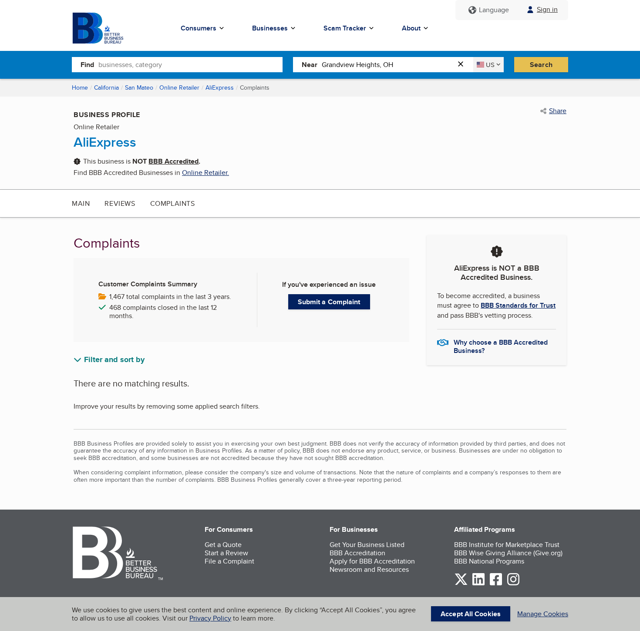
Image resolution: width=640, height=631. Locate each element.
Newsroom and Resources (369, 569)
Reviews (119, 203)
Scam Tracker (344, 28)
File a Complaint (229, 561)
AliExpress (219, 87)
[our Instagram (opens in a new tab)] (513, 584)
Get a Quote (223, 545)
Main (81, 203)
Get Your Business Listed (367, 545)
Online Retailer (179, 87)
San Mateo (139, 87)
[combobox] (190, 64)
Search (541, 65)
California (106, 87)
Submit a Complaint (329, 302)
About (411, 28)
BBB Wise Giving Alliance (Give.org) (508, 553)
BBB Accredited (173, 161)
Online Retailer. (205, 173)
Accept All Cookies (471, 614)
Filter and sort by (114, 360)
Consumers (198, 28)
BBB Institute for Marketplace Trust (506, 545)
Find (87, 65)
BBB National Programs (489, 561)
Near (309, 65)
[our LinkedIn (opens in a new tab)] (478, 584)
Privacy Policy (210, 618)
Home (80, 87)
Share (557, 110)
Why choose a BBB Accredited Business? (501, 346)
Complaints (172, 203)
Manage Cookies (542, 614)
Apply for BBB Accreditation (372, 561)
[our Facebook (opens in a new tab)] (496, 584)
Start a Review (226, 553)
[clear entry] (463, 64)
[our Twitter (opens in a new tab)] (461, 584)
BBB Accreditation (357, 553)
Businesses (270, 28)
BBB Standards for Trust (518, 305)
